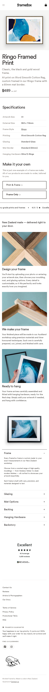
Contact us (15, 682)
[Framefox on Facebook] (5, 646)
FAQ (4, 620)
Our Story (7, 600)
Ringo (24, 129)
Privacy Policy (8, 612)
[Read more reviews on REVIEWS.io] (24, 561)
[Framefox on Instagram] (11, 646)
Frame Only (12, 195)
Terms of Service (9, 608)
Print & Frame (13, 185)
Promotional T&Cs (10, 616)
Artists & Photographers (12, 596)
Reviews (6, 592)
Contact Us (7, 588)
